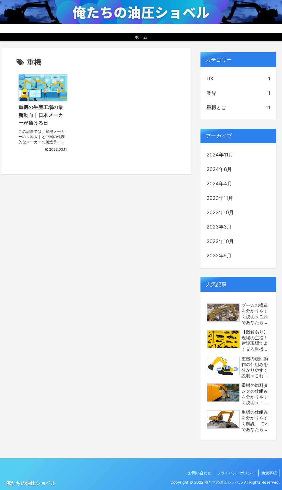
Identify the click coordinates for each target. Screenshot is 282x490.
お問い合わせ (199, 472)
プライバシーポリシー (236, 472)
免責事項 (269, 472)
